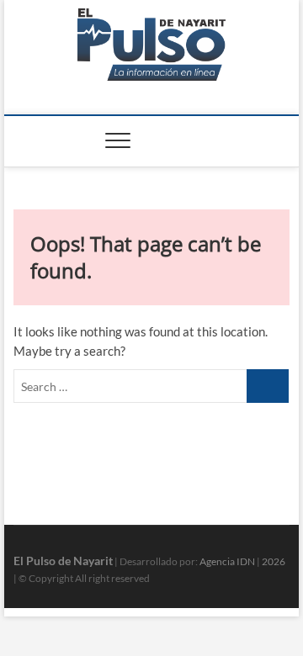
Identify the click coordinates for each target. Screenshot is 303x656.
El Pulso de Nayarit (63, 560)
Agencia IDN (227, 561)
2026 (273, 561)
